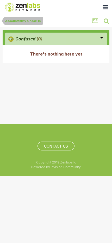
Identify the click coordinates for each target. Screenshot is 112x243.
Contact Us (56, 146)
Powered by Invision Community (56, 167)
